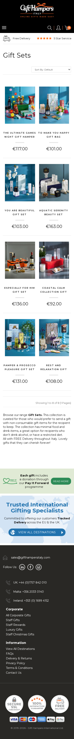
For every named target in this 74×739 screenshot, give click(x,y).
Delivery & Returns (19, 658)
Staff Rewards (15, 625)
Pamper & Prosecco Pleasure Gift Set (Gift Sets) (20, 367)
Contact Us (13, 672)
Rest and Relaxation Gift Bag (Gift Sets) (53, 367)
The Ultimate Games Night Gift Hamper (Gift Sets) (19, 135)
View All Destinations (20, 649)
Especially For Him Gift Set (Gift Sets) (19, 290)
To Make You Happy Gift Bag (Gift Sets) (53, 135)
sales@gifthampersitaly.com (30, 557)
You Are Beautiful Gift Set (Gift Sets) (20, 213)
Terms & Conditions (19, 668)
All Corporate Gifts (18, 615)
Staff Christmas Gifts (20, 634)
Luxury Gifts (14, 629)
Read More (61, 481)
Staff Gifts (13, 620)
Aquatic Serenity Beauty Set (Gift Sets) (53, 213)
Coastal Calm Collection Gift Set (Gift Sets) (53, 290)
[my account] (58, 28)
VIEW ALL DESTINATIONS (37, 532)
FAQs (9, 653)
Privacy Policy (15, 663)
